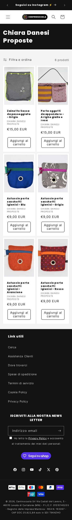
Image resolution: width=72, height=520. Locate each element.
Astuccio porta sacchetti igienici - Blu (18, 201)
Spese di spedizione (22, 374)
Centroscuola (24, 501)
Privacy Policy (18, 401)
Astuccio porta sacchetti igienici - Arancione (18, 287)
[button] (8, 17)
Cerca (12, 347)
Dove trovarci (17, 365)
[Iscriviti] (59, 430)
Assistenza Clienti (20, 356)
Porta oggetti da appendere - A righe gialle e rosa (52, 116)
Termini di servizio (21, 383)
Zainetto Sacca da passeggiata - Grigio (18, 114)
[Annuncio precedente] (7, 5)
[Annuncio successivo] (64, 5)
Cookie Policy (17, 392)
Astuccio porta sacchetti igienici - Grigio (52, 201)
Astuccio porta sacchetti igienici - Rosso (52, 286)
